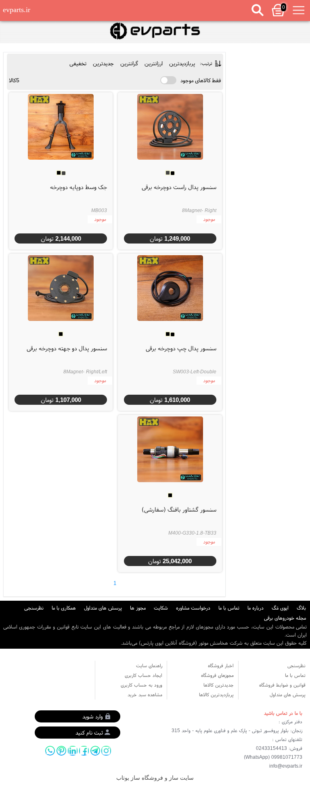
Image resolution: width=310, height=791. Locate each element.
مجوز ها (138, 608)
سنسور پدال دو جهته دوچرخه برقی (67, 348)
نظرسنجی (34, 608)
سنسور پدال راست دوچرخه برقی (179, 187)
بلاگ (301, 608)
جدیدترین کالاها (218, 684)
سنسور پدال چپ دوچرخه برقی (181, 348)
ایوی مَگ (280, 608)
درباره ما (255, 608)
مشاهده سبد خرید (145, 694)
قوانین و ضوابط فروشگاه (282, 684)
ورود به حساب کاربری (141, 684)
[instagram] (106, 751)
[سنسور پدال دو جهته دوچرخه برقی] (60, 288)
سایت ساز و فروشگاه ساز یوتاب (155, 778)
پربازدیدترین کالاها (216, 694)
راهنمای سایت (149, 665)
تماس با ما (228, 608)
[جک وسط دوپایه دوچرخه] (60, 126)
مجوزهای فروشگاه (217, 675)
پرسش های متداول (103, 608)
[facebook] (84, 751)
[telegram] (95, 751)
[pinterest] (61, 751)
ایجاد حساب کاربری (143, 675)
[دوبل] (155, 31)
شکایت (161, 608)
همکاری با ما (64, 608)
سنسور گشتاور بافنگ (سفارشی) (179, 509)
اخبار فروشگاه (221, 665)
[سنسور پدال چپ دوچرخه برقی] (170, 288)
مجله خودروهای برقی (285, 618)
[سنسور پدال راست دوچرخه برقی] (170, 126)
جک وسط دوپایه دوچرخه (78, 187)
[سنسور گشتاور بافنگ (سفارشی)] (170, 449)
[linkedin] (73, 751)
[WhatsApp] (50, 751)
